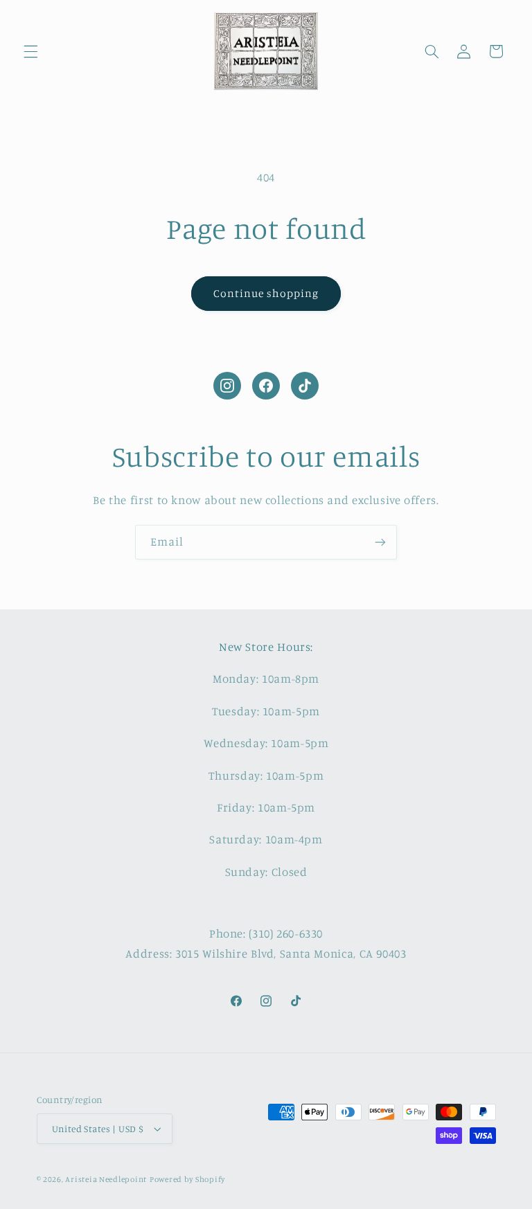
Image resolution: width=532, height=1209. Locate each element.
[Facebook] (266, 386)
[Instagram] (227, 386)
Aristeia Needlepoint (106, 1179)
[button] (30, 51)
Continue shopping (266, 293)
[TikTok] (305, 386)
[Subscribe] (380, 542)
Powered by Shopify (187, 1179)
